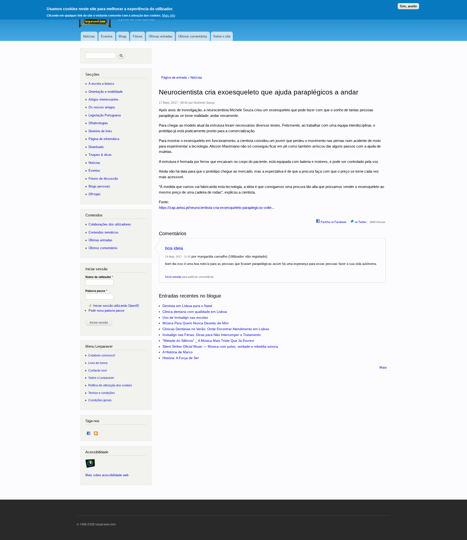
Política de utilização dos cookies (110, 385)
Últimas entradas (160, 36)
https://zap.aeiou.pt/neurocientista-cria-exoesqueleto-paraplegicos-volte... (216, 207)
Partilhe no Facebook (333, 222)
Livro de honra (98, 362)
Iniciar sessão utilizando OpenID (116, 305)
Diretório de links (100, 131)
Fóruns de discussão (103, 178)
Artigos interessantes (103, 99)
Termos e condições (101, 392)
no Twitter (360, 222)
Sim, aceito (408, 6)
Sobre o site (221, 36)
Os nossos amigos (102, 107)
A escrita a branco (101, 83)
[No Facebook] (88, 432)
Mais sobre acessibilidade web (106, 475)
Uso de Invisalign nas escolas (185, 317)
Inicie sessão (173, 277)
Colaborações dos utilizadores (110, 224)
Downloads (96, 147)
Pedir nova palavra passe (106, 310)
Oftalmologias (98, 123)
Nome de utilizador (99, 277)
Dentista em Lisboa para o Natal (187, 306)
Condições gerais (100, 400)
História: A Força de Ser (180, 358)
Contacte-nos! (97, 370)
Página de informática (104, 139)
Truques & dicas (100, 155)
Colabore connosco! (101, 355)
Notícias (89, 36)
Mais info (168, 15)
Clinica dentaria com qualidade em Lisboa (194, 312)
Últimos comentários (192, 36)
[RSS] (96, 432)
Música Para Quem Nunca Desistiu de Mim (195, 323)
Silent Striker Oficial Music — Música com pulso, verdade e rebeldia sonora (220, 346)
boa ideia (174, 248)
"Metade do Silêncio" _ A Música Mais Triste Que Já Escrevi (208, 341)
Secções (92, 74)
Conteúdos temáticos (103, 232)
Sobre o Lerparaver (101, 377)
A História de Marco (177, 352)
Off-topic (95, 194)
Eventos (107, 36)
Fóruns (138, 36)
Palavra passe (96, 291)
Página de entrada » (175, 77)
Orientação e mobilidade (106, 91)
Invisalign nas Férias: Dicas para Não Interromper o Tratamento (211, 335)
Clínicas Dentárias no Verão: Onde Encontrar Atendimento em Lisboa (215, 329)
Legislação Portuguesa (105, 115)
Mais (383, 367)
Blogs (123, 36)
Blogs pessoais (99, 186)
